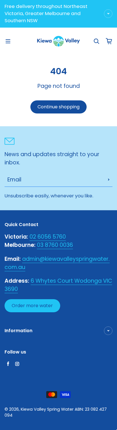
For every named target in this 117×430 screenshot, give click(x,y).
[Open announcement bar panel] (108, 13)
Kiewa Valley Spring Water (47, 409)
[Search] (96, 41)
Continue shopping (58, 107)
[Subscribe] (109, 180)
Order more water (32, 305)
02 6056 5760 (48, 237)
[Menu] (8, 41)
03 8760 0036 (55, 245)
